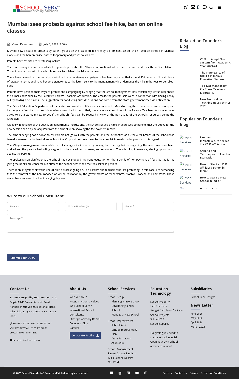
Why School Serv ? (81, 305)
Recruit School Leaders (122, 353)
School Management (120, 349)
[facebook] (111, 373)
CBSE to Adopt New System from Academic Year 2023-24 (215, 62)
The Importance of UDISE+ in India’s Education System (212, 76)
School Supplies (159, 323)
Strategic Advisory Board (85, 319)
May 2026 (197, 318)
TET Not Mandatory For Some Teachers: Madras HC (213, 89)
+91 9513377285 (38, 328)
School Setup (116, 297)
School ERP (157, 319)
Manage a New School (125, 314)
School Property (160, 301)
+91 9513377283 (41, 323)
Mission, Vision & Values (84, 301)
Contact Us (181, 373)
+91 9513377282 (21, 323)
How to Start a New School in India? (213, 179)
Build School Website (120, 358)
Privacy (194, 373)
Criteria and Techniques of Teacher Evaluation (215, 154)
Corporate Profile (83, 335)
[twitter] (120, 373)
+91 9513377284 (18, 328)
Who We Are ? (78, 297)
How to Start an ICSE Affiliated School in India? (213, 167)
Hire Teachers (158, 306)
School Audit (119, 325)
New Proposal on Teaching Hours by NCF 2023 (215, 102)
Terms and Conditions (213, 373)
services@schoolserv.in (26, 340)
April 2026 (197, 322)
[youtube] (137, 373)
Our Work (114, 362)
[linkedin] (128, 373)
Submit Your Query (23, 258)
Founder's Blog (79, 323)
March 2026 (198, 326)
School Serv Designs (203, 297)
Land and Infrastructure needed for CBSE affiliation (214, 141)
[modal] (228, 330)
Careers (74, 328)
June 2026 (197, 313)
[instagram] (145, 373)
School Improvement (120, 321)
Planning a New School (125, 301)
